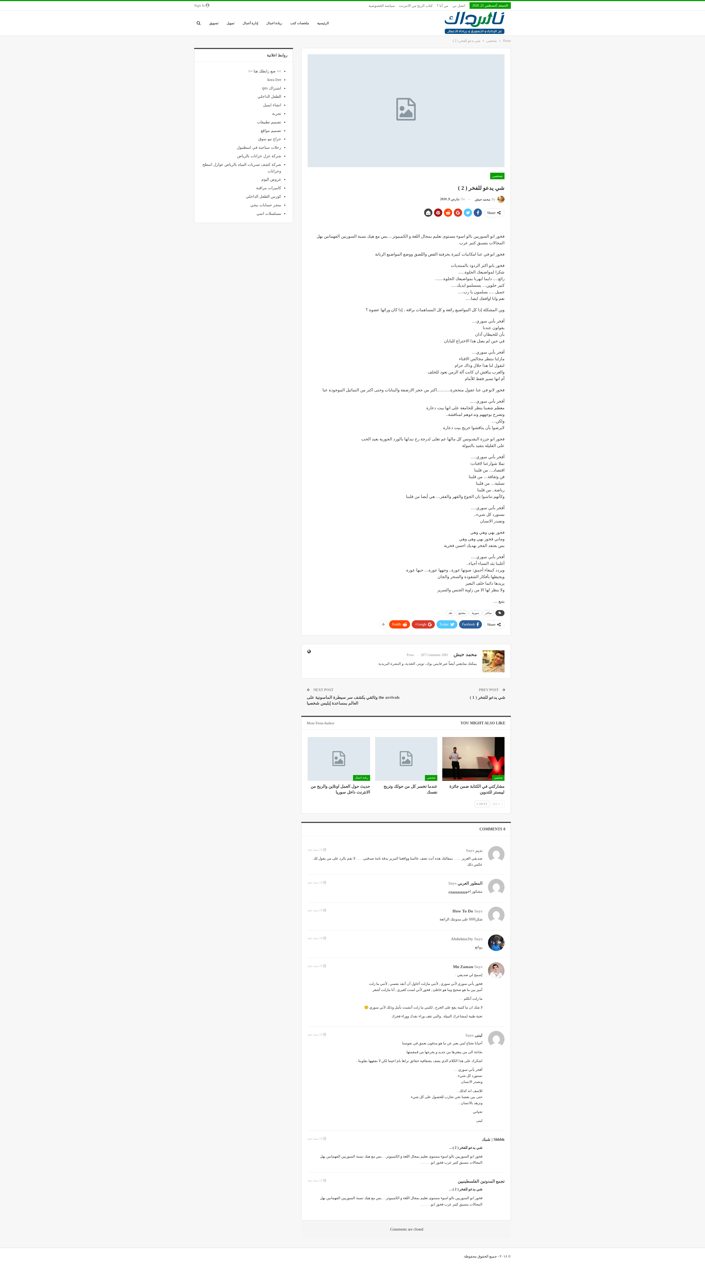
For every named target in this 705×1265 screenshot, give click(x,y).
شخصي (497, 176)
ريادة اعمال (274, 23)
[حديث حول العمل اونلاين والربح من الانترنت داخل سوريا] (339, 759)
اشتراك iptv (271, 88)
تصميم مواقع (271, 131)
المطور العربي (470, 883)
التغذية (410, 664)
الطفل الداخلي (269, 96)
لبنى (478, 1035)
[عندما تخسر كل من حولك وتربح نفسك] (406, 759)
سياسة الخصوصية (381, 6)
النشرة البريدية (389, 664)
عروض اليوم (271, 179)
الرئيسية (323, 23)
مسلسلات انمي (268, 214)
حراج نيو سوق (269, 139)
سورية (475, 612)
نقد (450, 612)
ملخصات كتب (299, 23)
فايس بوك (434, 664)
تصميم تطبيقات (269, 122)
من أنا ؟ (442, 6)
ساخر (488, 612)
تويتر (420, 664)
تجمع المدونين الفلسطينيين (481, 1181)
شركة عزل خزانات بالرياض (259, 156)
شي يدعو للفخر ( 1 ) (487, 697)
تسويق (213, 23)
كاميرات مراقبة (268, 188)
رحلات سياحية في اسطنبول (259, 147)
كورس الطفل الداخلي (263, 196)
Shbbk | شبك (493, 1139)
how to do (462, 911)
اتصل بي (458, 6)
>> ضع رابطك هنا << (264, 71)
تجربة (276, 114)
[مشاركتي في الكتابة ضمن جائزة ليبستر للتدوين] (473, 759)
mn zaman (463, 967)
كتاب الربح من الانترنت (416, 6)
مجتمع (462, 612)
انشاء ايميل (272, 105)
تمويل (230, 23)
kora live (274, 80)
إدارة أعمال (250, 23)
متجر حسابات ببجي (265, 205)
